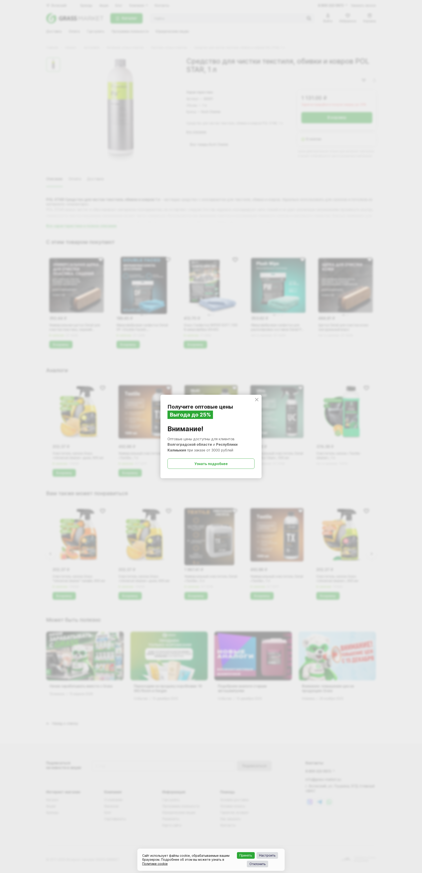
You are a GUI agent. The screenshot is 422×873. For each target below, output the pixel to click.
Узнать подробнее (211, 464)
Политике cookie (155, 864)
